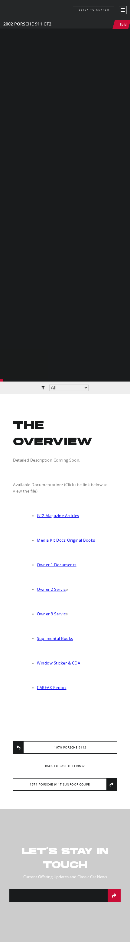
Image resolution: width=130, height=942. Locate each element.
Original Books (81, 540)
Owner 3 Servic (51, 614)
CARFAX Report (52, 687)
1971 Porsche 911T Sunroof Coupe (60, 784)
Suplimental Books (55, 638)
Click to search (94, 9)
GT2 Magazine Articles (58, 515)
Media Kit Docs (51, 540)
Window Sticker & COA (58, 663)
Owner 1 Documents (56, 564)
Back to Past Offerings (65, 766)
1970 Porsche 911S (70, 747)
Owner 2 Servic (51, 589)
